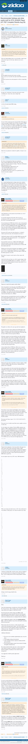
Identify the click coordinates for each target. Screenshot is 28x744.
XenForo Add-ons (13, 742)
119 (13, 24)
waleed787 (7, 69)
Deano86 (7, 112)
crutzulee (7, 177)
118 (12, 24)
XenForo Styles (19, 742)
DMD (6, 44)
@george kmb (15, 145)
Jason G (7, 99)
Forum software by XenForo (5, 741)
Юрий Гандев (8, 600)
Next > (17, 24)
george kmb (7, 88)
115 (7, 24)
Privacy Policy (25, 741)
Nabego (6, 156)
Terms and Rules (20, 741)
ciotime (6, 567)
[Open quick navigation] (26, 15)
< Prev (2, 24)
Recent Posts (9, 12)
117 (10, 24)
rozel (6, 27)
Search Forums (3, 12)
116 (9, 24)
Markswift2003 (8, 198)
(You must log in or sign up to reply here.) (20, 732)
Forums (10, 11)
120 (15, 24)
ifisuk (6, 279)
